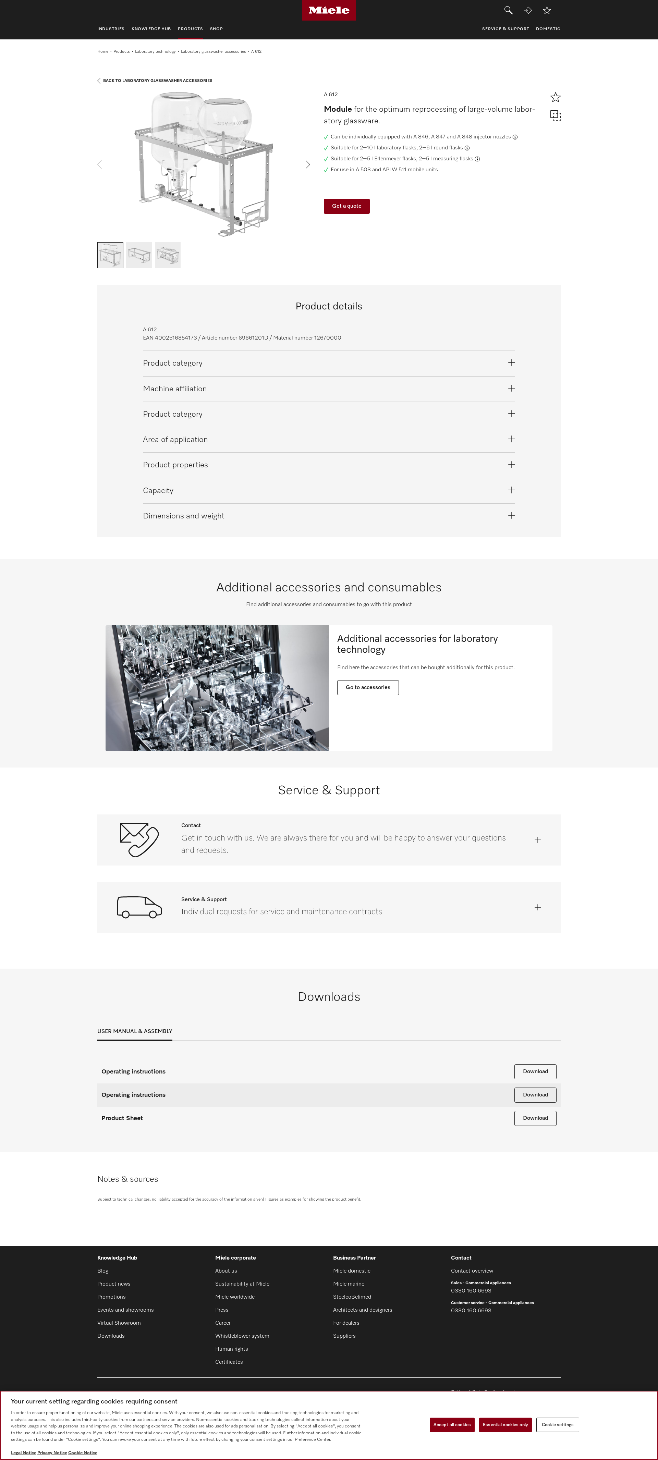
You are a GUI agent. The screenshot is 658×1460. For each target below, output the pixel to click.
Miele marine (348, 1284)
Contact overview (472, 1271)
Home (102, 52)
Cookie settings (558, 1425)
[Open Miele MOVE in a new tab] (527, 10)
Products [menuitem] (190, 29)
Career (223, 1323)
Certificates (229, 1362)
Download (535, 1072)
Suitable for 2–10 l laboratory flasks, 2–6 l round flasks (397, 148)
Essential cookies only (505, 1425)
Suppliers (344, 1336)
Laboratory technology (155, 52)
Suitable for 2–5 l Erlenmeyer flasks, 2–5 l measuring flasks (402, 159)
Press (222, 1310)
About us (226, 1271)
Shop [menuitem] (216, 29)
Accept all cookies (452, 1425)
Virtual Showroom (119, 1323)
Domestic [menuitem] (548, 29)
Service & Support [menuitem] (505, 29)
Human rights (231, 1349)
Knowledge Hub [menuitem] (151, 29)
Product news (114, 1284)
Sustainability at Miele (242, 1284)
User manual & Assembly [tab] (134, 1031)
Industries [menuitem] (111, 29)
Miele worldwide (235, 1297)
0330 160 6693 (471, 1291)
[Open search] (508, 10)
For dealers (346, 1323)
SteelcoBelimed (352, 1297)
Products (121, 52)
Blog (102, 1271)
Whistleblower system (242, 1336)
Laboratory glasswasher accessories (213, 52)
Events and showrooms (125, 1310)
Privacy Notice (52, 1453)
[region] (329, 1425)
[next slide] (308, 164)
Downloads (111, 1336)
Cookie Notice (82, 1453)
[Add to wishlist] (546, 10)
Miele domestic (351, 1271)
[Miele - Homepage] (329, 10)
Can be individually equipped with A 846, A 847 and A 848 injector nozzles (421, 137)
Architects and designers (362, 1310)
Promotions (111, 1297)
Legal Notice (23, 1453)
